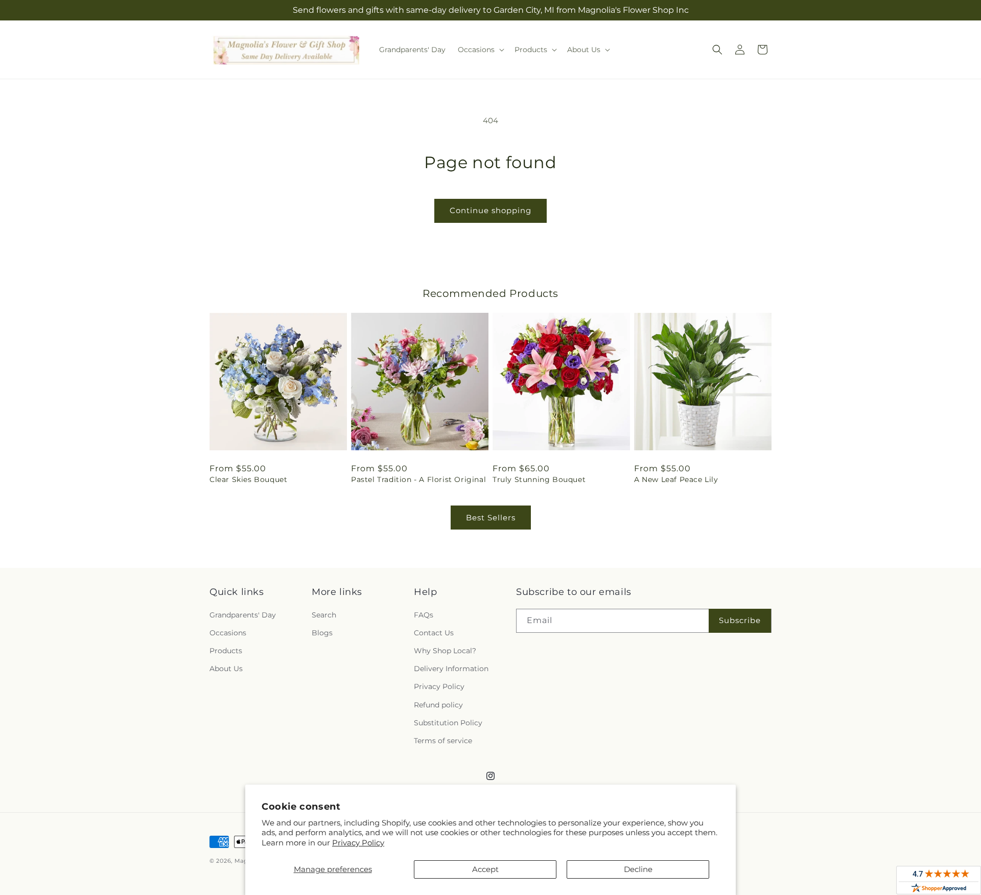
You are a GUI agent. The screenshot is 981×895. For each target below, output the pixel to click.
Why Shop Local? (445, 650)
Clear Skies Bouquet (248, 479)
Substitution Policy (448, 722)
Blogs (322, 632)
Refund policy (438, 704)
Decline (638, 869)
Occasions (227, 632)
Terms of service (443, 740)
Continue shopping (490, 210)
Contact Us (434, 632)
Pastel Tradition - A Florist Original (418, 479)
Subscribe (740, 620)
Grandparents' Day (242, 614)
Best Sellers (491, 517)
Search (324, 614)
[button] (480, 49)
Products (225, 650)
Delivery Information (451, 668)
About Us (226, 668)
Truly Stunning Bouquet (539, 479)
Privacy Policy (358, 842)
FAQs (423, 614)
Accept (485, 869)
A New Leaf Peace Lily (676, 479)
